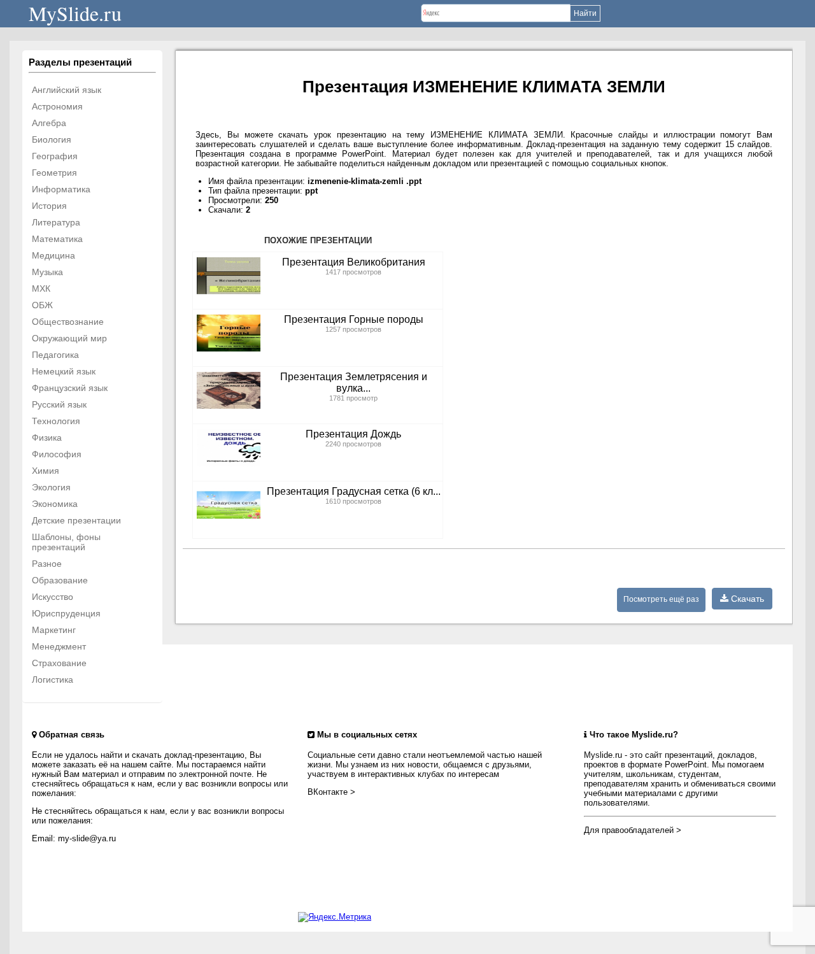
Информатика (61, 189)
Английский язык (66, 90)
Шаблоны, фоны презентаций (66, 542)
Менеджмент (59, 646)
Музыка (47, 272)
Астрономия (57, 106)
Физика (47, 437)
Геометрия (54, 172)
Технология (56, 421)
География (55, 156)
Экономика (55, 504)
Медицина (53, 255)
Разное (47, 564)
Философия (57, 454)
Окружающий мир (69, 338)
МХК (41, 288)
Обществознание (68, 322)
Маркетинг (54, 630)
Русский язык (59, 404)
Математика (57, 239)
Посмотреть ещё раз (661, 599)
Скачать (746, 599)
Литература (56, 222)
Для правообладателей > (632, 830)
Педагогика (55, 355)
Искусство (52, 597)
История (49, 206)
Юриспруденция (66, 613)
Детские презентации (76, 520)
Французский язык (70, 388)
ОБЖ (42, 305)
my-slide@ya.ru (87, 838)
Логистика (52, 679)
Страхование (59, 663)
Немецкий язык (64, 371)
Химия (45, 471)
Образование (60, 580)
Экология (51, 487)
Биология (51, 139)
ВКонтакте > (331, 792)
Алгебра (49, 123)
